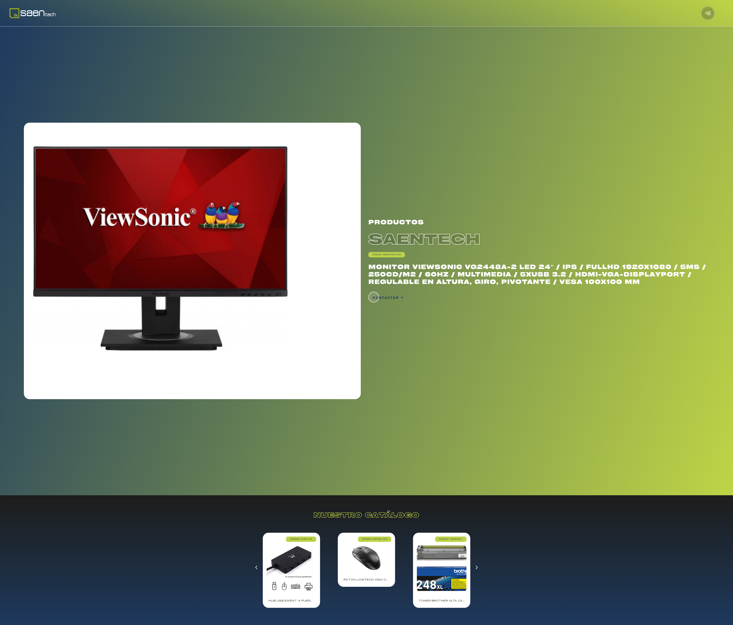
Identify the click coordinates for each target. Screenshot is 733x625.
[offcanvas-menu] (708, 13)
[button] (256, 567)
